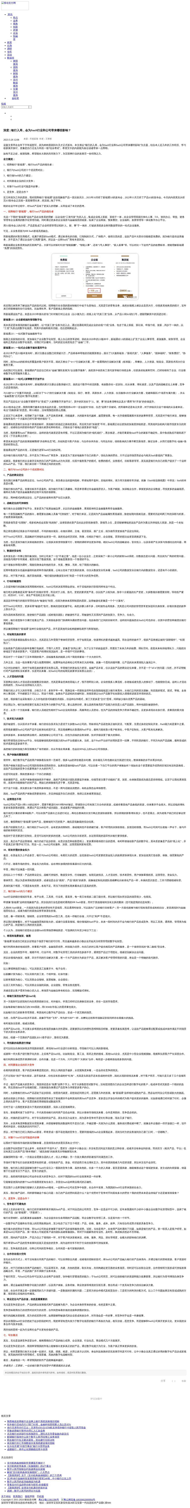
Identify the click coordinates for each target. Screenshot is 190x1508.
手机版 (40, 1496)
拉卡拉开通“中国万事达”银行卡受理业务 (28, 1446)
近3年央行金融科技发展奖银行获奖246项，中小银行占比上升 (39, 1478)
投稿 (3, 104)
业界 (15, 20)
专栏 (9, 51)
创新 (15, 27)
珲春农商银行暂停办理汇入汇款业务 (26, 1430)
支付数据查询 (15, 82)
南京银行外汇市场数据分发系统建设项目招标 (31, 1443)
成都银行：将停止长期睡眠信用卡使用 (27, 1449)
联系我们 (18, 1496)
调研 (9, 48)
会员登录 (18, 116)
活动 (9, 55)
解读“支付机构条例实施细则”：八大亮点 (28, 1472)
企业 (15, 33)
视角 (15, 23)
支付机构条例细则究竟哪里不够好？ (26, 1463)
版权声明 (29, 1496)
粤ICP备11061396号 (49, 1499)
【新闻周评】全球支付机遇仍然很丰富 (27, 1488)
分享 (162, 1381)
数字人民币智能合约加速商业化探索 (26, 1469)
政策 (9, 42)
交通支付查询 (15, 92)
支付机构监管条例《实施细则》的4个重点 (29, 1466)
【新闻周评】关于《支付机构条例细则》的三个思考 (34, 1475)
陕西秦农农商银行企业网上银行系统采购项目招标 (33, 1421)
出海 (9, 45)
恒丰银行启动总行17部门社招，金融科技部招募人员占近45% (39, 1424)
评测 (15, 30)
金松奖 (15, 98)
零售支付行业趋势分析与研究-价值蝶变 (27, 1484)
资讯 (9, 14)
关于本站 (6, 1496)
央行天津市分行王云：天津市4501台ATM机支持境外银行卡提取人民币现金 (46, 1427)
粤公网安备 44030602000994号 (79, 1499)
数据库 (10, 58)
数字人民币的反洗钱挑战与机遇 (23, 1481)
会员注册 (18, 119)
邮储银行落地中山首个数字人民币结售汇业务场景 (33, 1437)
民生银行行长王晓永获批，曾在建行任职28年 (31, 1440)
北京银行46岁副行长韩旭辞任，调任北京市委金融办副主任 (38, 1434)
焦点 (15, 17)
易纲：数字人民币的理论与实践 (23, 1491)
